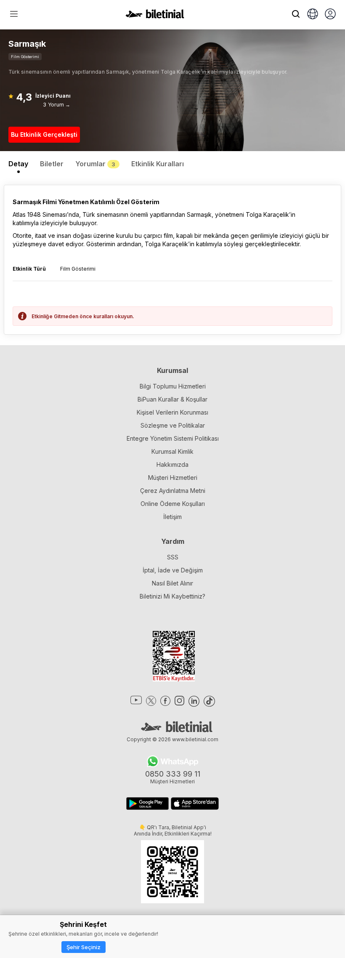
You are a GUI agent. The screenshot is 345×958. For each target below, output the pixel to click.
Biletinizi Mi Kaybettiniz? (172, 596)
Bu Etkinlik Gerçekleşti (44, 134)
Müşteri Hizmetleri (172, 477)
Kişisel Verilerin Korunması (172, 412)
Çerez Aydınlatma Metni (172, 490)
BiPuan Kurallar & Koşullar (172, 399)
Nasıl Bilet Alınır (172, 583)
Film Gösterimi (25, 56)
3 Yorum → (56, 104)
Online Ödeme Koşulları (173, 503)
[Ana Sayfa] (154, 16)
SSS (172, 557)
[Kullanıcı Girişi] (330, 14)
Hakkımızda (172, 464)
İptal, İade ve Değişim (173, 570)
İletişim (172, 516)
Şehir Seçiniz (83, 947)
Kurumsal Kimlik (172, 451)
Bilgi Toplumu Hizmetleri (173, 386)
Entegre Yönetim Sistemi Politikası (173, 438)
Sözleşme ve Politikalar (173, 425)
